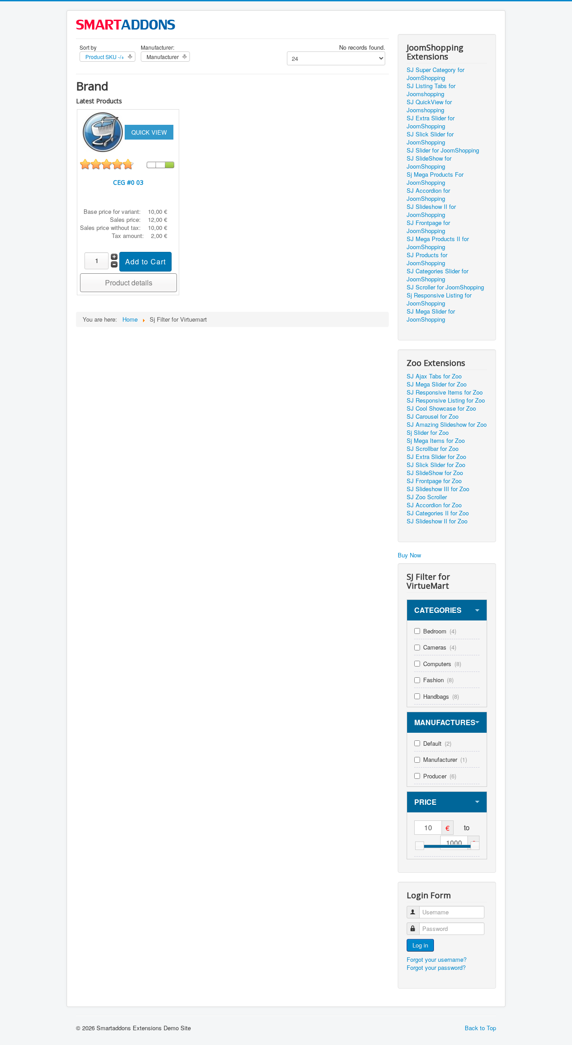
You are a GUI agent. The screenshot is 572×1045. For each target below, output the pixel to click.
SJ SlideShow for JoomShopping (429, 162)
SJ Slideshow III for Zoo (438, 489)
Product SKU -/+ (104, 56)
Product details (128, 282)
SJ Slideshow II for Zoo (437, 521)
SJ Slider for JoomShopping (443, 150)
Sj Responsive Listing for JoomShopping (439, 299)
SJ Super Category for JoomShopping (435, 74)
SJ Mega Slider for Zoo (437, 384)
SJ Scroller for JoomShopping (445, 287)
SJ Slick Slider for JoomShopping (430, 138)
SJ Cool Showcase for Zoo (441, 408)
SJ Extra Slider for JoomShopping (430, 122)
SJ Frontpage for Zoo (434, 481)
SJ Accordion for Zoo (434, 505)
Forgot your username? (437, 959)
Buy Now (409, 555)
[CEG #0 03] (104, 131)
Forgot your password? (436, 967)
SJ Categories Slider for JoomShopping (437, 275)
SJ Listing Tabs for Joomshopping (431, 90)
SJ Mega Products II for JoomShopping (438, 243)
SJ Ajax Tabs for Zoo (434, 376)
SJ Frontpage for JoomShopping (428, 227)
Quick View (149, 132)
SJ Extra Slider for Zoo (436, 457)
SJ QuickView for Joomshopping (429, 106)
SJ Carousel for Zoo (432, 416)
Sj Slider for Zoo (428, 433)
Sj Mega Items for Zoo (436, 441)
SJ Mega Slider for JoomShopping (431, 315)
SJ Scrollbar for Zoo (432, 449)
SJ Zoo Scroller (427, 497)
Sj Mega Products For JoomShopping (435, 178)
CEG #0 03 (128, 182)
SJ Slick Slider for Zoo (436, 465)
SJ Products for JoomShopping (427, 259)
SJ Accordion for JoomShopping (428, 195)
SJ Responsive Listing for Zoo (446, 400)
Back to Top (480, 1028)
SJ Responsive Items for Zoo (445, 392)
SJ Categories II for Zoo (438, 513)
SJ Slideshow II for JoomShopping (431, 211)
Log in (420, 945)
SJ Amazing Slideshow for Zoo (447, 425)
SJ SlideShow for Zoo (435, 473)
